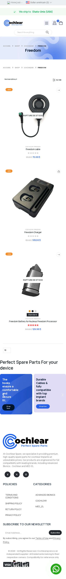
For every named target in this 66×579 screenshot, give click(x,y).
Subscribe (55, 532)
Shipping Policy (13, 503)
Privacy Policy (13, 515)
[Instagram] (26, 474)
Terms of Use (42, 538)
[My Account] (54, 23)
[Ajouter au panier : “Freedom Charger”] (58, 171)
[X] (17, 474)
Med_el (39, 506)
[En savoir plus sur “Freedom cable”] (58, 90)
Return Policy (13, 509)
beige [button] (30, 311)
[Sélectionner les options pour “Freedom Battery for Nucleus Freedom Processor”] (58, 254)
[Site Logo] (13, 23)
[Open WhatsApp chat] (56, 569)
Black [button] (33, 311)
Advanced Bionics (45, 494)
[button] (57, 80)
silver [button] (36, 311)
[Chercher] (47, 32)
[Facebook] (7, 474)
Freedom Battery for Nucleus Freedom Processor (33, 321)
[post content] (33, 115)
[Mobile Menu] (46, 22)
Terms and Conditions (11, 496)
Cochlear (29, 147)
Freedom (37, 147)
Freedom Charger (33, 232)
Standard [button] (32, 314)
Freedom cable (33, 149)
